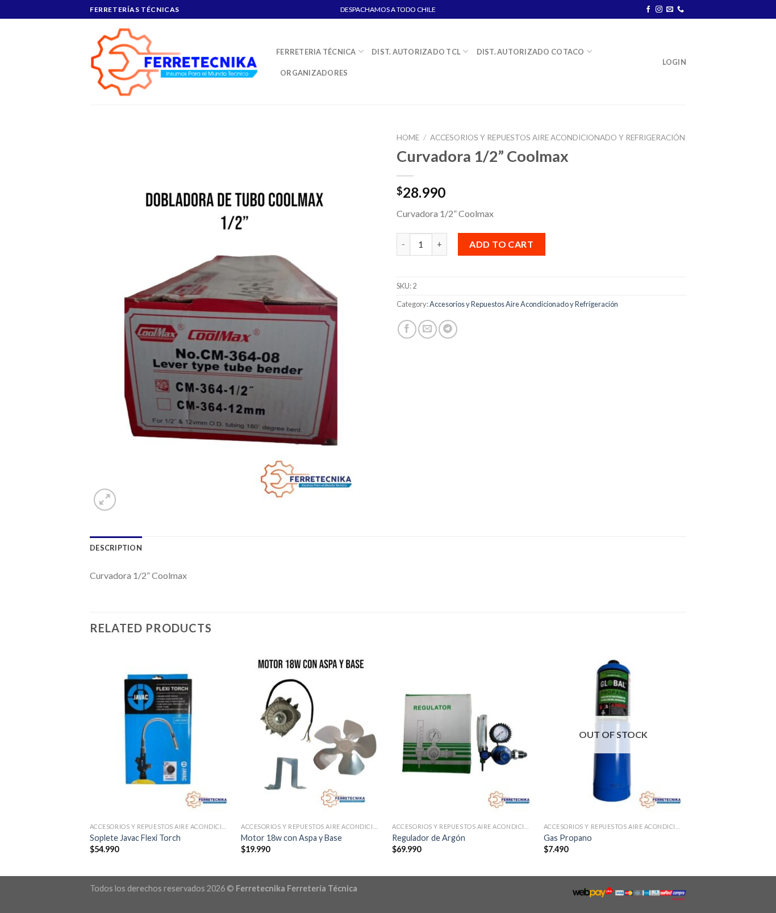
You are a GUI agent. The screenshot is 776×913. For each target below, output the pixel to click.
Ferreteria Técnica (316, 51)
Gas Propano (568, 838)
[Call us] (680, 10)
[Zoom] (105, 500)
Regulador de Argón (428, 838)
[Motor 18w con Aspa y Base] (311, 733)
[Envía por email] (427, 329)
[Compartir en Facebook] (407, 329)
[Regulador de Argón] (462, 733)
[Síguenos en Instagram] (659, 10)
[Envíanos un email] (669, 10)
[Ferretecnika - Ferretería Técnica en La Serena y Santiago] (174, 61)
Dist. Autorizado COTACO (531, 51)
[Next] (682, 761)
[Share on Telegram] (448, 329)
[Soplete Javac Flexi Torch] (160, 733)
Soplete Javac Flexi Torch (135, 838)
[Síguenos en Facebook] (648, 10)
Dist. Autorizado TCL (416, 51)
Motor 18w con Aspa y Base (291, 838)
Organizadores (314, 72)
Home (408, 137)
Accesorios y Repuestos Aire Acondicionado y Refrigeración (557, 137)
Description (116, 547)
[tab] (116, 547)
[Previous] (90, 761)
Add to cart (501, 244)
